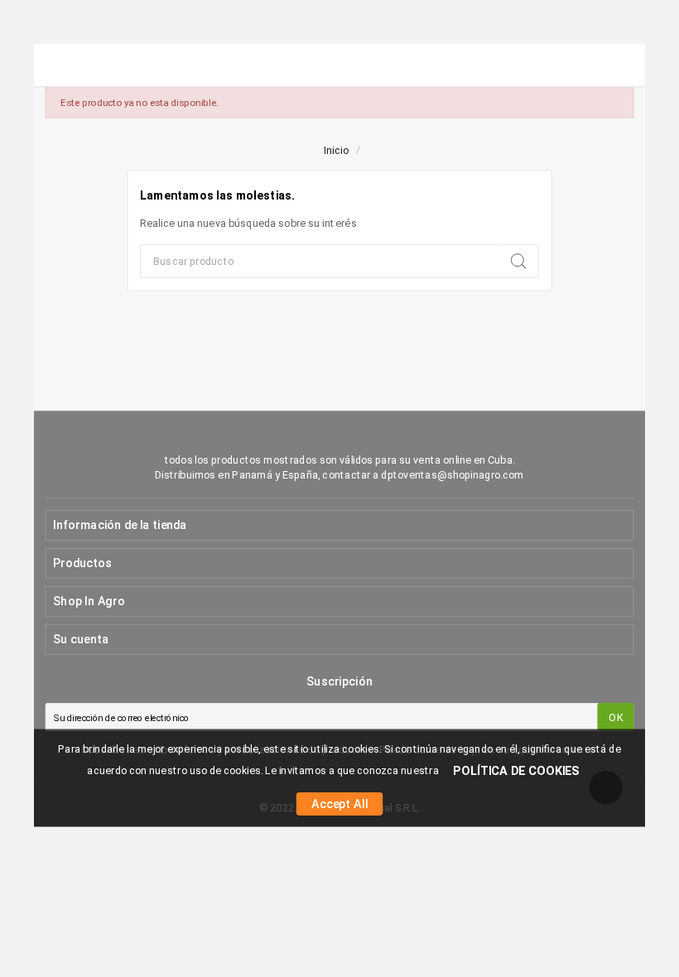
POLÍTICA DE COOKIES (516, 770)
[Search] (518, 261)
